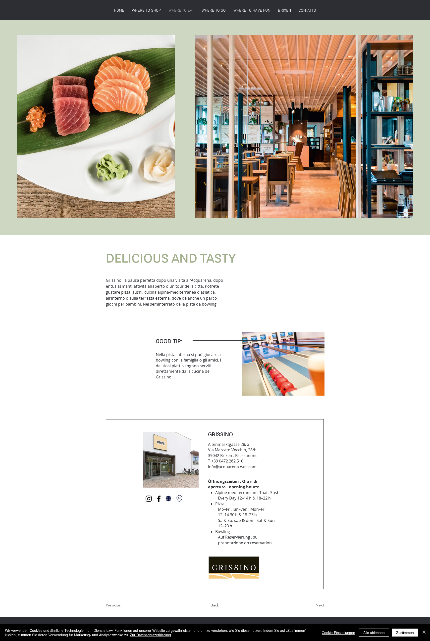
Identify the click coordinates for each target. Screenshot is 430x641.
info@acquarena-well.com (232, 466)
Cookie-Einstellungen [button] (338, 632)
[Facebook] (159, 499)
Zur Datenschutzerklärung (150, 634)
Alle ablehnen (374, 632)
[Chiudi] (424, 632)
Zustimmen (405, 632)
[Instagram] (149, 499)
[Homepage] (168, 498)
